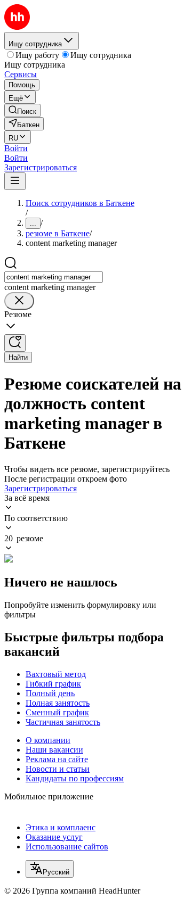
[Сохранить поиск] (15, 343)
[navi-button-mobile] (15, 181)
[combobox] (53, 277)
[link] (22, 110)
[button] (16, 148)
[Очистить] (19, 301)
